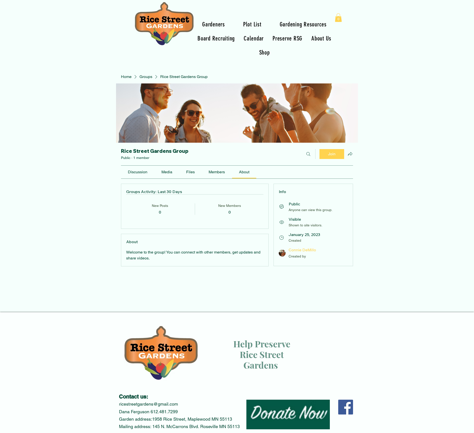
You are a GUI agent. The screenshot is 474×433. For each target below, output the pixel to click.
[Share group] (350, 154)
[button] (338, 17)
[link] (137, 172)
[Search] (308, 154)
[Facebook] (345, 407)
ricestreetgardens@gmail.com (148, 404)
